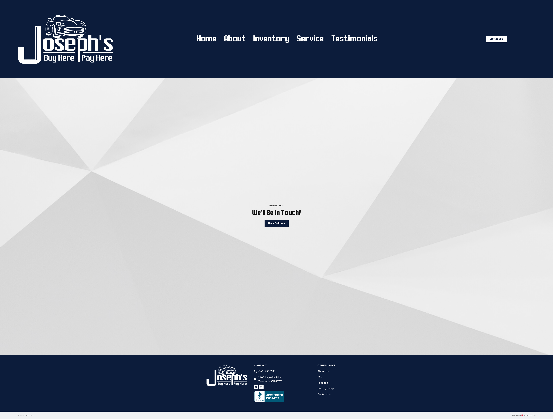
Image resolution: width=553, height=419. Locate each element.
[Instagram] (261, 387)
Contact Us (324, 394)
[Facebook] (256, 387)
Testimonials (354, 39)
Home (206, 39)
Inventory (271, 39)
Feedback (323, 382)
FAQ (320, 377)
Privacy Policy (326, 388)
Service (310, 39)
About (235, 39)
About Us (323, 371)
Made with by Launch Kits (524, 415)
